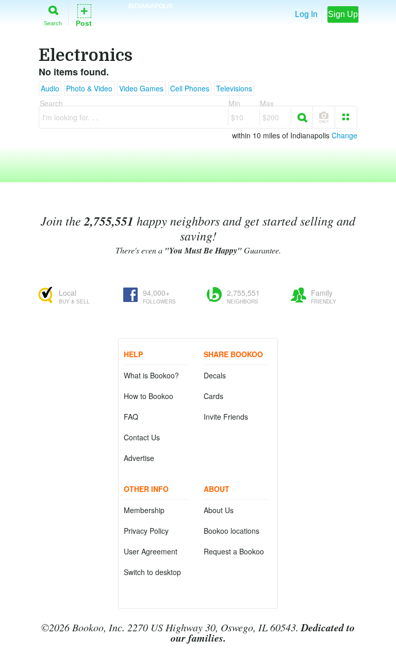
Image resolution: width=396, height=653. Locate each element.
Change (344, 135)
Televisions (234, 88)
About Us (219, 510)
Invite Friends (226, 416)
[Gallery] (346, 117)
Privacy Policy (146, 530)
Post (84, 15)
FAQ (131, 416)
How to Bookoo (148, 396)
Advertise (139, 458)
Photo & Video (89, 88)
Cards (213, 396)
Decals (215, 375)
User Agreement (150, 551)
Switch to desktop (152, 572)
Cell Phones (189, 88)
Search (53, 23)
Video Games (141, 88)
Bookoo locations (231, 530)
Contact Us (142, 437)
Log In (306, 14)
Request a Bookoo (234, 551)
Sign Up (343, 14)
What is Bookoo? (151, 375)
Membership (144, 510)
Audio (50, 88)
